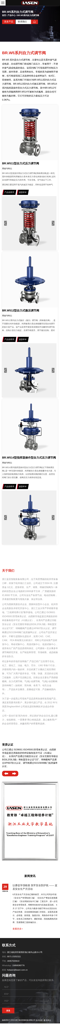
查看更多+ (18, 929)
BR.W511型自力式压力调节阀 (20, 163)
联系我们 (22, 21)
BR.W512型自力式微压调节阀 (20, 310)
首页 (4, 15)
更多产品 (8, 21)
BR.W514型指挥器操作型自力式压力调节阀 (29, 457)
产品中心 (11, 15)
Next (53, 223)
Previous (5, 223)
